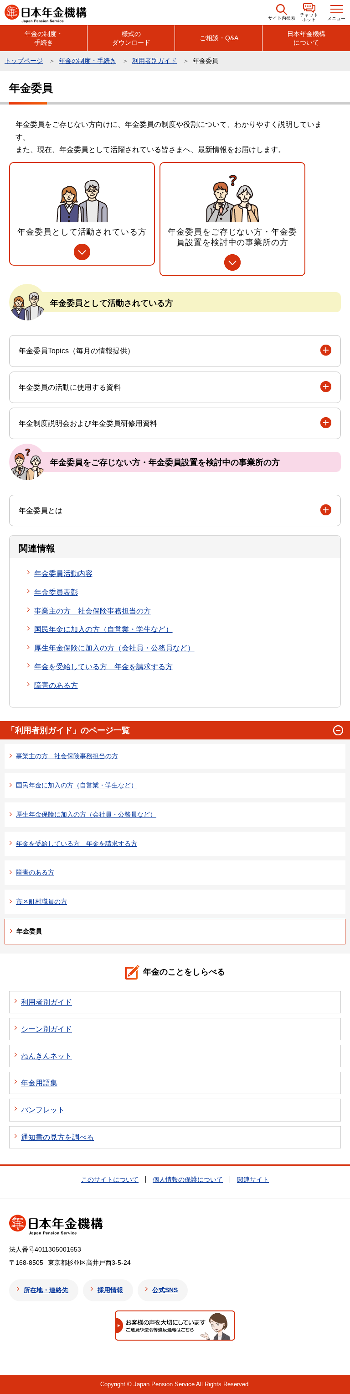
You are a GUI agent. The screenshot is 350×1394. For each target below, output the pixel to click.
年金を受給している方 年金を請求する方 (103, 667)
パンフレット (43, 1110)
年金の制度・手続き (44, 38)
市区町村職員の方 (41, 901)
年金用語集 (39, 1083)
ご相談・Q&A (219, 38)
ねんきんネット (46, 1056)
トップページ (24, 60)
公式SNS (165, 1290)
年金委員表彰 (56, 592)
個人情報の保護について (188, 1179)
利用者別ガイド (154, 60)
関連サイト (253, 1179)
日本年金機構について (306, 38)
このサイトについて (110, 1179)
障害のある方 (56, 685)
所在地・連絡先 (46, 1290)
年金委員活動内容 (63, 573)
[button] (281, 12)
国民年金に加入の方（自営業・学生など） (103, 629)
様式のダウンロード (131, 38)
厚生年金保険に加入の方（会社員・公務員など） (114, 648)
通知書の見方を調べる (57, 1137)
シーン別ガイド (46, 1029)
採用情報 (110, 1290)
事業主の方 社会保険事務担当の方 (92, 611)
